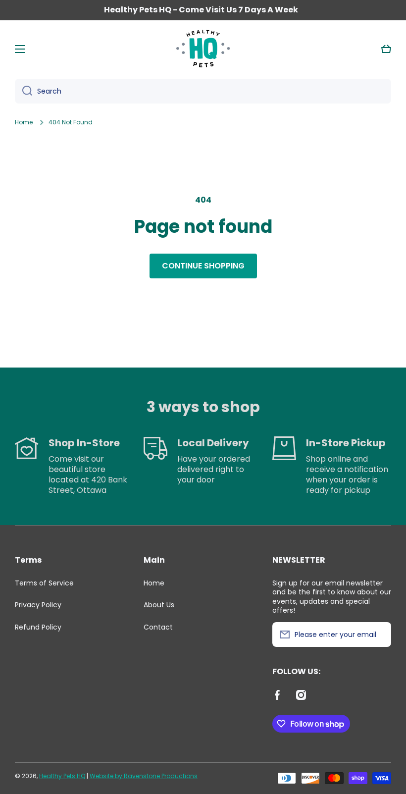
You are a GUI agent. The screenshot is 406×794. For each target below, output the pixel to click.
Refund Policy (38, 627)
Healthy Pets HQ (62, 776)
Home (24, 122)
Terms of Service (44, 583)
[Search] (23, 91)
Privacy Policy (38, 605)
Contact (158, 627)
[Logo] (203, 49)
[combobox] (203, 91)
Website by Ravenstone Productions (144, 776)
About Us (159, 605)
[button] (386, 49)
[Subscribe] (378, 634)
